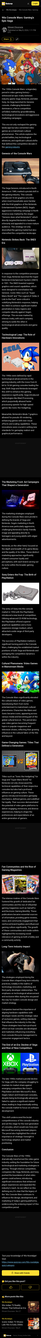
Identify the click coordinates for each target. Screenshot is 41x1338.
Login (35, 3)
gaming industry (12, 147)
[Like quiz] (11, 1188)
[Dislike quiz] (30, 1188)
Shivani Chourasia (15, 27)
